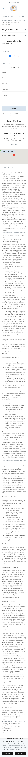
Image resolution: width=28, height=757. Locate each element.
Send (14, 108)
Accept (20, 753)
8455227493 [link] (14, 2)
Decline (7, 753)
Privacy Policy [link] (8, 115)
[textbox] (14, 72)
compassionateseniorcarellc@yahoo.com (13, 20)
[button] (3, 8)
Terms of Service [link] (16, 115)
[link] (14, 8)
